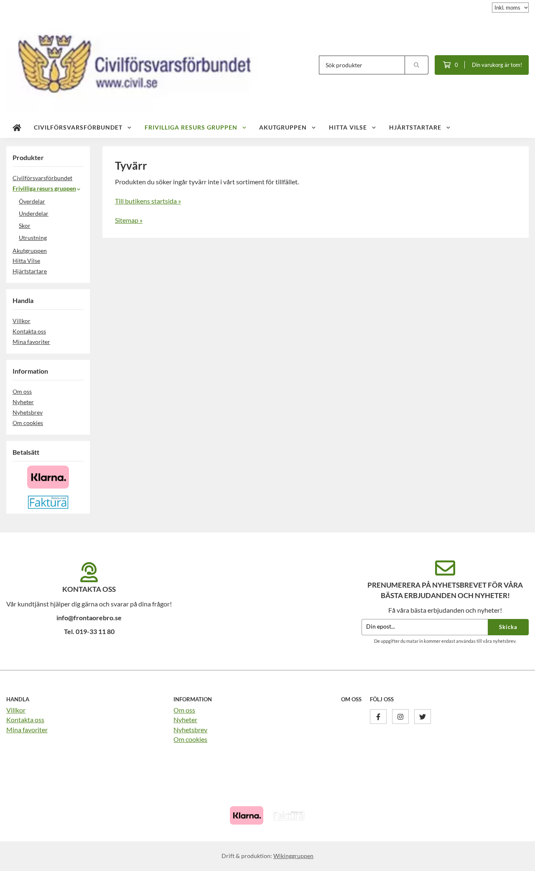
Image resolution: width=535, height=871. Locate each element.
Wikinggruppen (293, 855)
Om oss (22, 391)
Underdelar (33, 213)
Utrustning (33, 237)
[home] (17, 127)
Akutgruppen (283, 127)
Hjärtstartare (415, 127)
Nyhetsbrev (28, 412)
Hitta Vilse (348, 127)
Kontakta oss (29, 331)
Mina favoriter (31, 341)
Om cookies (28, 422)
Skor (25, 225)
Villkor (22, 320)
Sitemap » (129, 220)
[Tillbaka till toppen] (517, 859)
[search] (416, 65)
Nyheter (23, 401)
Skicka (508, 627)
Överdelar (32, 201)
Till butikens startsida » (148, 201)
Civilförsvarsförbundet (78, 127)
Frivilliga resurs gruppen (191, 127)
